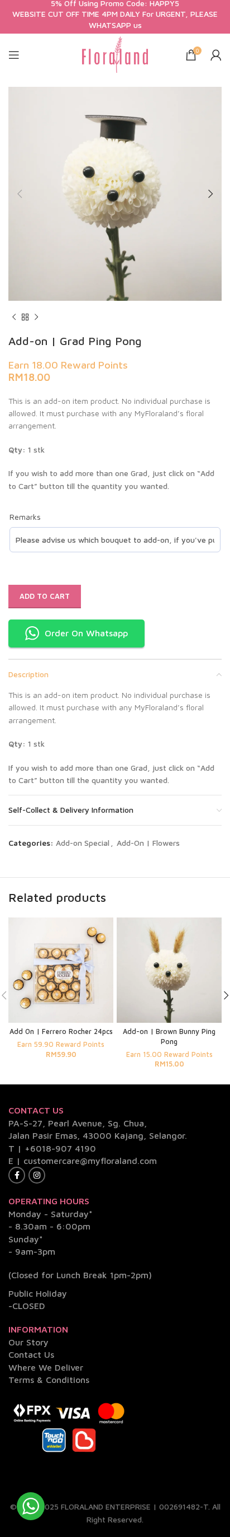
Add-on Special (82, 842)
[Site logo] (115, 53)
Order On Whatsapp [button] (86, 633)
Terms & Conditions (48, 1380)
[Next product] (36, 317)
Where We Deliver (45, 1367)
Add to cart (45, 595)
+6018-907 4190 (60, 1148)
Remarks (25, 516)
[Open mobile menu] (14, 55)
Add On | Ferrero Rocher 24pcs (61, 1031)
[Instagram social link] (36, 1175)
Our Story (28, 1342)
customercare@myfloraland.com (90, 1161)
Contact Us (31, 1354)
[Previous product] (14, 317)
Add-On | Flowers (148, 842)
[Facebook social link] (16, 1175)
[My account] (216, 55)
